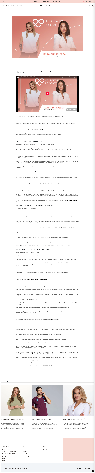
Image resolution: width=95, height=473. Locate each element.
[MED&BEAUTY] (47, 5)
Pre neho (7, 5)
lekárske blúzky (45, 365)
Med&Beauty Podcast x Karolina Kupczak (40, 353)
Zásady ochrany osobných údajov (9, 453)
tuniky (49, 365)
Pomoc (23, 446)
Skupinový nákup (19, 5)
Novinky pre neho (5, 460)
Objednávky (4, 449)
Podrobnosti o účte (6, 446)
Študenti (12, 5)
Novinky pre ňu (5, 458)
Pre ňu (2, 5)
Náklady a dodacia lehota (27, 449)
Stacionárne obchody (47, 449)
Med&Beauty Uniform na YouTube (37, 129)
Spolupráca (24, 448)
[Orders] (89, 5)
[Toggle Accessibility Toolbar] (93, 471)
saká (51, 365)
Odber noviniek (25, 456)
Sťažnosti (24, 453)
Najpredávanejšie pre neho (7, 456)
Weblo (90, 468)
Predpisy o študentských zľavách (9, 451)
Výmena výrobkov (26, 455)
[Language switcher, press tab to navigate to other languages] (83, 1)
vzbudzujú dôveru (43, 242)
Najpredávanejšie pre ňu (7, 455)
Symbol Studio (80, 468)
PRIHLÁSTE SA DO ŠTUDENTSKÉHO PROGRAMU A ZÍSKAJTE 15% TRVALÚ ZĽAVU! (47, 1)
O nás (44, 446)
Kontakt (45, 451)
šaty (54, 365)
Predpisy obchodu (6, 448)
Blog (44, 448)
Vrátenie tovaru (25, 451)
